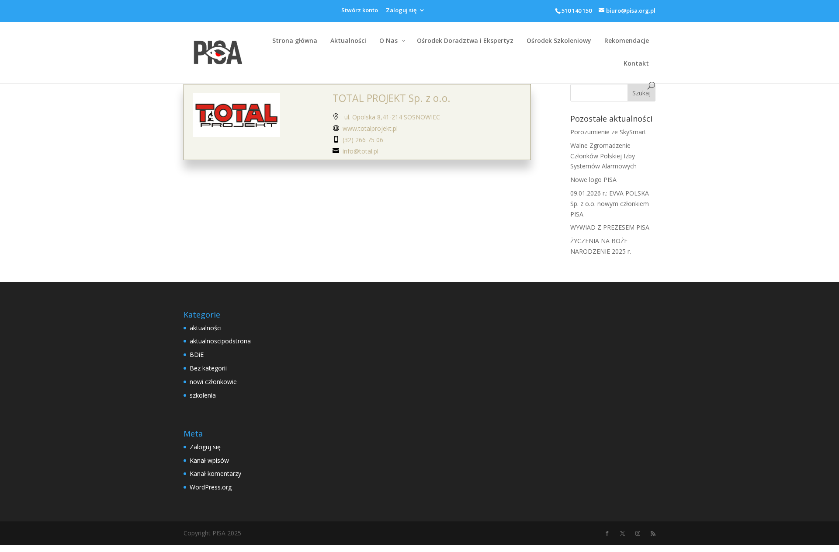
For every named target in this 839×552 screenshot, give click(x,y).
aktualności (206, 328)
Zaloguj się (401, 10)
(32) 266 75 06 (363, 140)
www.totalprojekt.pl (370, 128)
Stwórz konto (359, 10)
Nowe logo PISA (593, 179)
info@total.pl (360, 151)
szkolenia (203, 395)
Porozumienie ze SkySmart (608, 132)
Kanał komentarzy (215, 473)
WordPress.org (211, 487)
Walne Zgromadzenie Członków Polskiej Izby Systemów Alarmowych (603, 156)
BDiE (197, 354)
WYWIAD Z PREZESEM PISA (609, 227)
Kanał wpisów (209, 460)
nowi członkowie (213, 381)
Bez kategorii (208, 368)
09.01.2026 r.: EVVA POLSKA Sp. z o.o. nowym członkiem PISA (609, 203)
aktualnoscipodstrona (220, 341)
